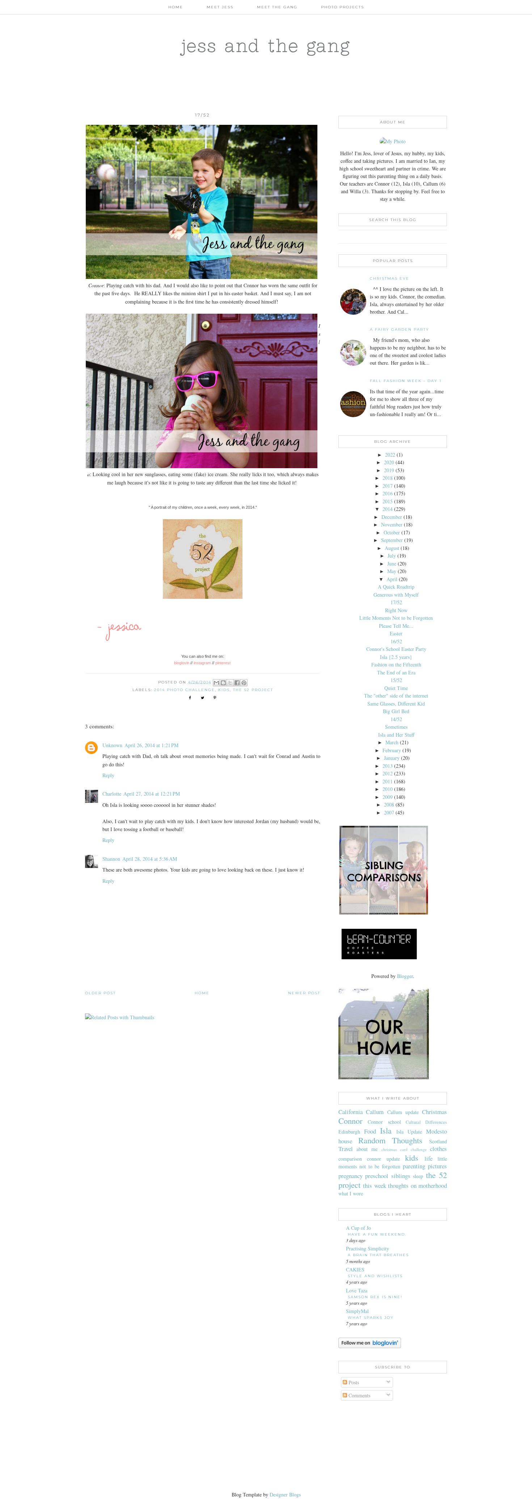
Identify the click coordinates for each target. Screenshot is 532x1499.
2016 (388, 493)
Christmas (434, 1112)
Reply (108, 775)
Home (175, 7)
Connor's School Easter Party (396, 648)
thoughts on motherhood (417, 1185)
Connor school (384, 1121)
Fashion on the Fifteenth (396, 664)
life (428, 1158)
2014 (388, 508)
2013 (388, 765)
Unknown (112, 745)
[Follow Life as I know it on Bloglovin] (369, 1346)
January (392, 757)
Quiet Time (396, 688)
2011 (388, 781)
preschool (376, 1176)
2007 (389, 812)
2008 (389, 804)
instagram (202, 663)
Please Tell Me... (396, 625)
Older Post (100, 993)
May (391, 571)
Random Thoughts (390, 1140)
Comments (358, 1395)
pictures (437, 1166)
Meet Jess (220, 7)
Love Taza (356, 1290)
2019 (389, 470)
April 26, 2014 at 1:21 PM (151, 745)
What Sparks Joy (371, 1317)
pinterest (223, 663)
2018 (388, 477)
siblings (400, 1176)
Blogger (405, 976)
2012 (388, 773)
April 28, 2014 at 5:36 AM (149, 858)
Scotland (438, 1141)
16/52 (396, 641)
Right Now (396, 610)
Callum (375, 1112)
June (391, 563)
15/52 (396, 680)
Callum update (403, 1112)
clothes (438, 1148)
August (392, 548)
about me (366, 1149)
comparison (350, 1158)
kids (224, 689)
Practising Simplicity (367, 1248)
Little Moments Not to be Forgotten (396, 617)
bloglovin (181, 663)
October (392, 532)
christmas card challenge (404, 1149)
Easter (396, 633)
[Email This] (216, 682)
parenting (414, 1166)
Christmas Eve (389, 278)
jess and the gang (266, 45)
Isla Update (409, 1131)
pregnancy (350, 1176)
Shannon (111, 858)
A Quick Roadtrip (396, 586)
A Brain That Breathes (378, 1255)
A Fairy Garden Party (399, 329)
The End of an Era (396, 672)
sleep (418, 1176)
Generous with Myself (396, 594)
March (391, 742)
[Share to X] (230, 682)
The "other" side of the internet (396, 695)
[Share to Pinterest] (244, 682)
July (392, 555)
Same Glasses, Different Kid (396, 703)
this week (374, 1185)
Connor (350, 1120)
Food (370, 1131)
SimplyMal (357, 1311)
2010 (388, 789)
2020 (389, 462)
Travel (345, 1148)
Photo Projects (342, 7)
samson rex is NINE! (375, 1297)
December (391, 516)
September (392, 540)
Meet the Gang (277, 7)
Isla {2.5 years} (396, 656)
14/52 (396, 719)
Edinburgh (349, 1131)
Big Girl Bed (396, 711)
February (392, 750)
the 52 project (253, 689)
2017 (388, 485)
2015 (388, 501)
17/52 (396, 602)
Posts (353, 1382)
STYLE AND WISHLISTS (375, 1276)
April (392, 579)
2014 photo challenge (184, 689)
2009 (388, 796)
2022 (390, 454)
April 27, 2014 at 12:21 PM (151, 793)
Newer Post (304, 993)
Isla (386, 1130)
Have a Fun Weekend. (377, 1234)
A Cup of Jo (358, 1227)
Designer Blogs (285, 1494)
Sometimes (396, 726)
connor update (383, 1158)
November (391, 524)
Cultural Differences (426, 1122)
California (350, 1112)
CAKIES (355, 1269)
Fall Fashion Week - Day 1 (406, 380)
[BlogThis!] (223, 682)
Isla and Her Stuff (396, 734)
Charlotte (111, 793)
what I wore (350, 1193)
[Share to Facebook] (237, 682)
